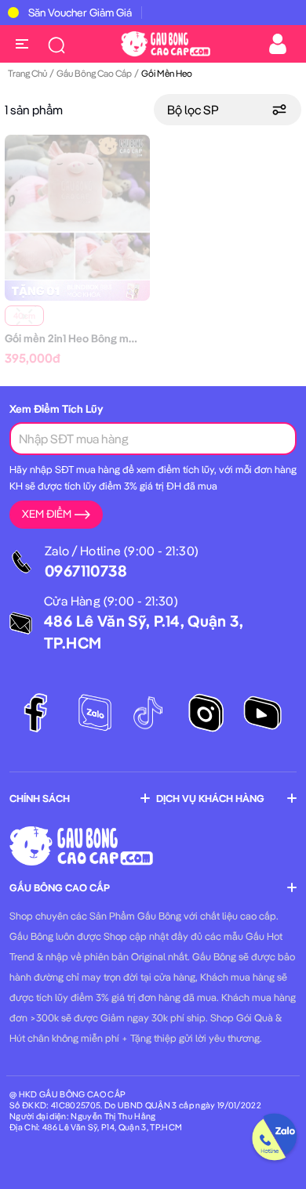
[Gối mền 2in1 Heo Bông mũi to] (77, 206)
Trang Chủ (27, 73)
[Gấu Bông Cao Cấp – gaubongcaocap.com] (165, 42)
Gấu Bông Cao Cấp (94, 73)
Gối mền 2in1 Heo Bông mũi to (77, 338)
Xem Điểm (46, 514)
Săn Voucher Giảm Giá (80, 12)
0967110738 (86, 570)
